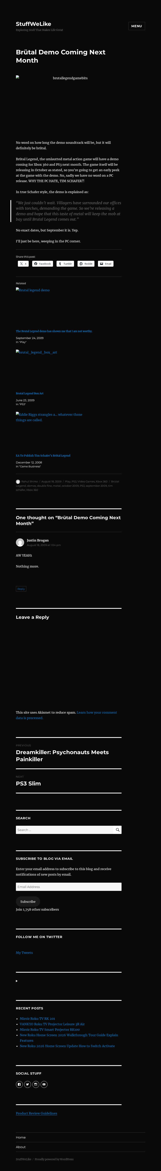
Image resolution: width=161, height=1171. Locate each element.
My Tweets (24, 953)
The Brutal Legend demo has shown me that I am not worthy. (54, 331)
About (21, 1147)
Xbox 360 (102, 481)
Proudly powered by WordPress (54, 1159)
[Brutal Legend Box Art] (71, 369)
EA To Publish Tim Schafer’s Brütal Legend (43, 455)
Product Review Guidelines (36, 1113)
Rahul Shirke (29, 481)
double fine (44, 485)
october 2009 (70, 485)
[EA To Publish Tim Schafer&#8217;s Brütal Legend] (71, 431)
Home (21, 1137)
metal (57, 485)
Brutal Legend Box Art (29, 393)
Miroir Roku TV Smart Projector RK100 (50, 1030)
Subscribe (28, 902)
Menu (136, 26)
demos (31, 485)
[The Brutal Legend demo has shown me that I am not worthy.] (71, 306)
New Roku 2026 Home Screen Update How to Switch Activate (67, 1046)
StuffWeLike (33, 24)
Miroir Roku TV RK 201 (37, 1019)
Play (67, 481)
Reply (21, 588)
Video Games (86, 481)
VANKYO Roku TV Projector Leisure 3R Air (52, 1024)
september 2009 (96, 485)
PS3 (74, 481)
